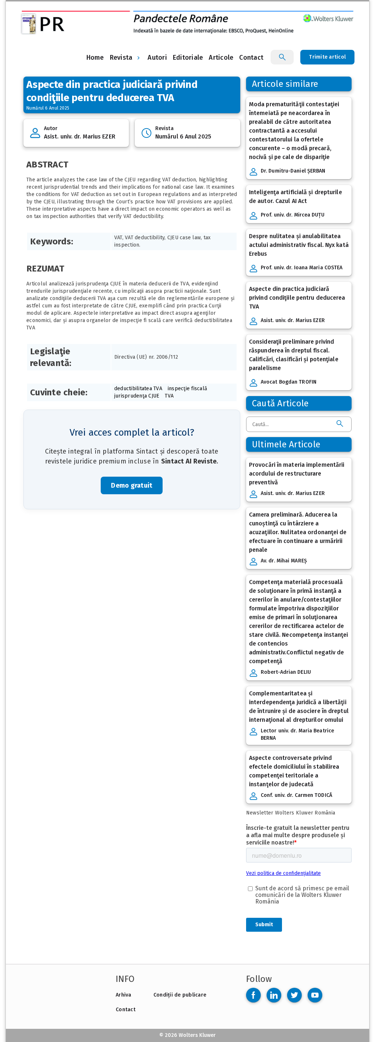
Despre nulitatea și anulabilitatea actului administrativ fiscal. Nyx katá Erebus (299, 245)
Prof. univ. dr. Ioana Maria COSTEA (301, 268)
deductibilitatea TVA (138, 388)
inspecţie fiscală (187, 388)
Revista (121, 57)
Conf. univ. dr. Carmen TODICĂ (296, 795)
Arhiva (123, 995)
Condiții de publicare (179, 995)
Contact (125, 1009)
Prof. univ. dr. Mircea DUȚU (292, 215)
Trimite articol (327, 57)
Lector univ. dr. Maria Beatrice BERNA (297, 734)
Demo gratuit (131, 485)
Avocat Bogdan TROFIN (288, 382)
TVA (169, 396)
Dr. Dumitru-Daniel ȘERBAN (293, 171)
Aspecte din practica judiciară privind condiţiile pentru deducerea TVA (297, 297)
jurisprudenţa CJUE (137, 396)
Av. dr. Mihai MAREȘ (284, 561)
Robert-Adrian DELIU (286, 672)
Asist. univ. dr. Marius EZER (79, 136)
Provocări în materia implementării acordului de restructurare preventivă (296, 473)
